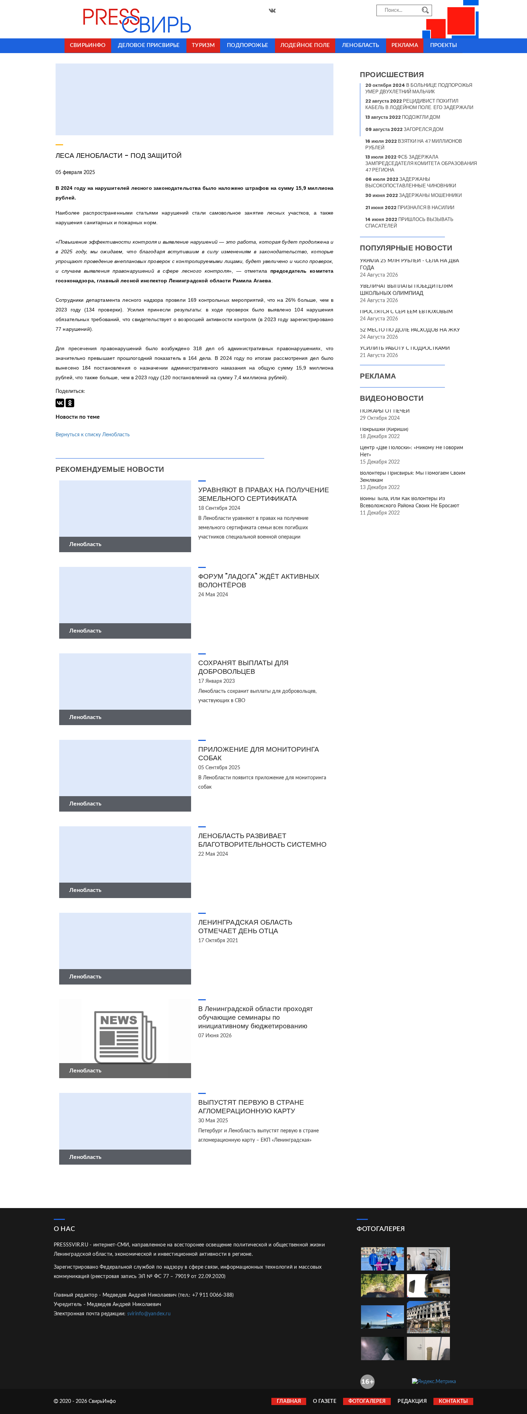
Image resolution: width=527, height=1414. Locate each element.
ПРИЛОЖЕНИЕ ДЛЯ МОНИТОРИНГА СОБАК (258, 753)
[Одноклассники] (70, 403)
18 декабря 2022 (380, 436)
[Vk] (272, 11)
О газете (324, 1401)
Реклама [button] (404, 45)
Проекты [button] (443, 45)
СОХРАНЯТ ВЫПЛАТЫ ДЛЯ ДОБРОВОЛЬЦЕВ (243, 667)
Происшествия (392, 75)
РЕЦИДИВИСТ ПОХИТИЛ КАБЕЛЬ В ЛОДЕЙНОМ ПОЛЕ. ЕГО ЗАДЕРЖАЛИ (419, 104)
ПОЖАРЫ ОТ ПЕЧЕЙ (385, 411)
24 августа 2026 (379, 275)
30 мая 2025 (213, 1120)
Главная (289, 1401)
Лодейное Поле (305, 45)
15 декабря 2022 (380, 462)
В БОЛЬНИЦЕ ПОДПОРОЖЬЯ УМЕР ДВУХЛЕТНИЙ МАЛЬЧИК (418, 88)
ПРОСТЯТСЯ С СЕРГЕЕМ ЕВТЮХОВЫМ (406, 311)
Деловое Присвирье (149, 45)
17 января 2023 (216, 681)
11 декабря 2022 (380, 513)
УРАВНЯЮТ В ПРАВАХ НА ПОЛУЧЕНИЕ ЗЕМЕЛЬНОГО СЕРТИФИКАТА (263, 494)
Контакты (453, 1401)
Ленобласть (360, 45)
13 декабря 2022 (380, 487)
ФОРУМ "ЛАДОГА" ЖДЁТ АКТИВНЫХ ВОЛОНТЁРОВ (258, 581)
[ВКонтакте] (60, 403)
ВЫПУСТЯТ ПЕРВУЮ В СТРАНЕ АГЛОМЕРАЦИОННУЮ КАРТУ (251, 1107)
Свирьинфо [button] (87, 45)
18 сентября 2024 (219, 508)
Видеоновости (391, 398)
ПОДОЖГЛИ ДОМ (402, 117)
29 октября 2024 (380, 418)
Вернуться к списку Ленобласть (93, 434)
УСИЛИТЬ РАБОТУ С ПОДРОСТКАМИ (405, 348)
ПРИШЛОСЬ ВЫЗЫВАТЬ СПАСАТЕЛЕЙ (409, 222)
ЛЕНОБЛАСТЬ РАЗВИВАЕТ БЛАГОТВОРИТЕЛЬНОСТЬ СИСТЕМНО (262, 840)
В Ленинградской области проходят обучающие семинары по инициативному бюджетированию (255, 1017)
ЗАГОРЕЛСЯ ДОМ (404, 129)
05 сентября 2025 (219, 767)
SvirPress (120, 19)
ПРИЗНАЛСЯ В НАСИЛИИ (409, 207)
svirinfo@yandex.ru (149, 1313)
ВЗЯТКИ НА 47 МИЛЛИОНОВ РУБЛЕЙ (413, 144)
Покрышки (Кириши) (384, 429)
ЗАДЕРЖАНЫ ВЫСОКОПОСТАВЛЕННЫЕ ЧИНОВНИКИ (410, 182)
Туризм (203, 45)
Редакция (412, 1401)
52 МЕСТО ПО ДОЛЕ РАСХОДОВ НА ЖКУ (410, 330)
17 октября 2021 (218, 940)
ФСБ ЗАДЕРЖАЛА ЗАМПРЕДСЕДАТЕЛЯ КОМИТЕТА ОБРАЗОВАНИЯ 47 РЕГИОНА (421, 163)
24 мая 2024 (213, 594)
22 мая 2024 (213, 854)
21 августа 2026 (379, 355)
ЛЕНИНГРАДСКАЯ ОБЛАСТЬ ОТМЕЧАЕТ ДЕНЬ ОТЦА (245, 926)
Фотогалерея (367, 1401)
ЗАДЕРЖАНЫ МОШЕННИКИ (413, 195)
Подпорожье (247, 45)
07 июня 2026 (215, 1035)
